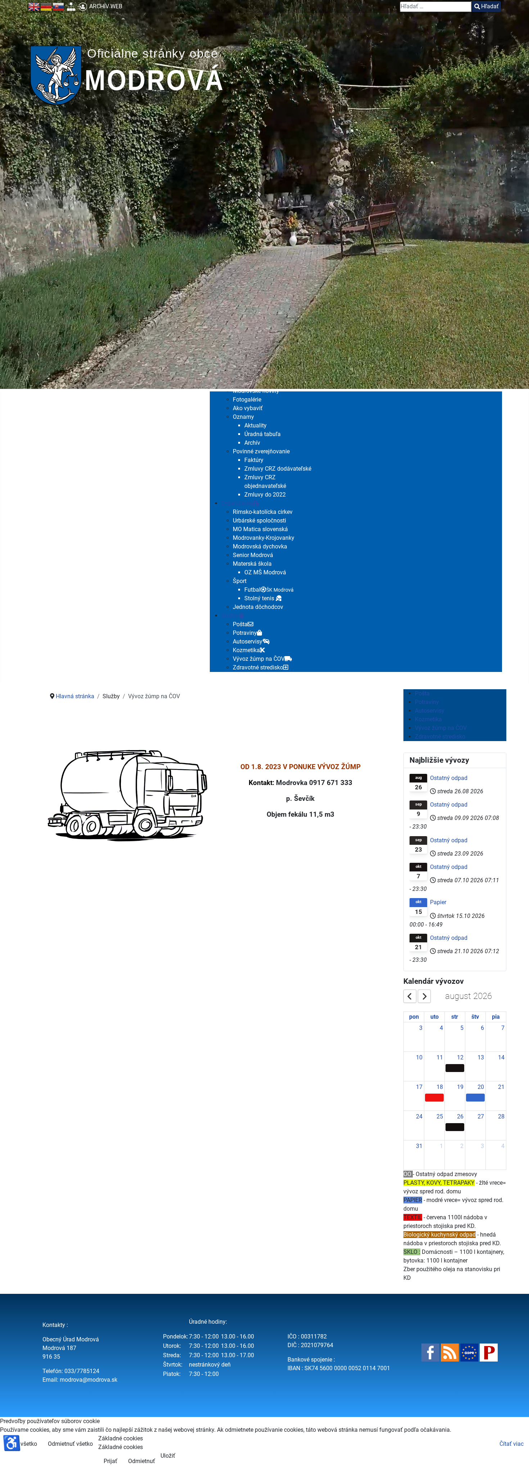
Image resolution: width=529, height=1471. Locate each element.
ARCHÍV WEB (105, 6)
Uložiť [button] (167, 1455)
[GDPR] (469, 1352)
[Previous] (409, 996)
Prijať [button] (110, 1461)
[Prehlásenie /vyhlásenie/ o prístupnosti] (489, 1352)
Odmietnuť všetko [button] (70, 1443)
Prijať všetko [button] (21, 1443)
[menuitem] (247, 399)
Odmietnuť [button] (141, 1461)
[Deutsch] (46, 6)
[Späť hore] (516, 1457)
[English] (34, 6)
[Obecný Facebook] (430, 1352)
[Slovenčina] (59, 6)
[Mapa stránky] (71, 6)
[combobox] (435, 6)
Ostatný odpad (448, 778)
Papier (438, 902)
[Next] (424, 996)
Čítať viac (511, 1443)
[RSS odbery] (450, 1352)
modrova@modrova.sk (88, 1379)
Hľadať (490, 6)
